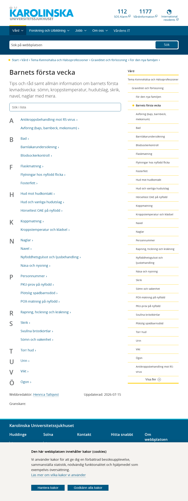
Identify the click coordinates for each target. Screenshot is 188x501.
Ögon (139, 358)
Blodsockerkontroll (147, 145)
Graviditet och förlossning (109, 60)
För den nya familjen (144, 60)
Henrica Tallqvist (46, 394)
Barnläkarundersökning (150, 136)
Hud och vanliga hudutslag (152, 188)
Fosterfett (142, 171)
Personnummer (145, 240)
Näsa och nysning (147, 271)
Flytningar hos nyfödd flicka (153, 162)
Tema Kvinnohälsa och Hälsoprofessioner (59, 60)
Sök (166, 44)
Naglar (140, 231)
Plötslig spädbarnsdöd (149, 323)
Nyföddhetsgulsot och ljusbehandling (149, 260)
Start (15, 60)
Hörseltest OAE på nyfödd (151, 197)
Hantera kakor (48, 488)
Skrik (139, 280)
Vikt (138, 349)
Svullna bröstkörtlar (148, 314)
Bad (138, 128)
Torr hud (141, 332)
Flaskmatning (144, 154)
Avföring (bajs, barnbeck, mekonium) (151, 116)
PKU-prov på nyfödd (148, 306)
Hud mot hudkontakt (148, 179)
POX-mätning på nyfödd (150, 297)
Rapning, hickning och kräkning (155, 249)
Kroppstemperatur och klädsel (154, 214)
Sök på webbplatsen (26, 45)
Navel (139, 223)
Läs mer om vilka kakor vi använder (58, 475)
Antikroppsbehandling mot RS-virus (155, 369)
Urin (138, 340)
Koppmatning (144, 205)
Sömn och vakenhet (148, 288)
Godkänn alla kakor (88, 488)
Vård (24, 60)
